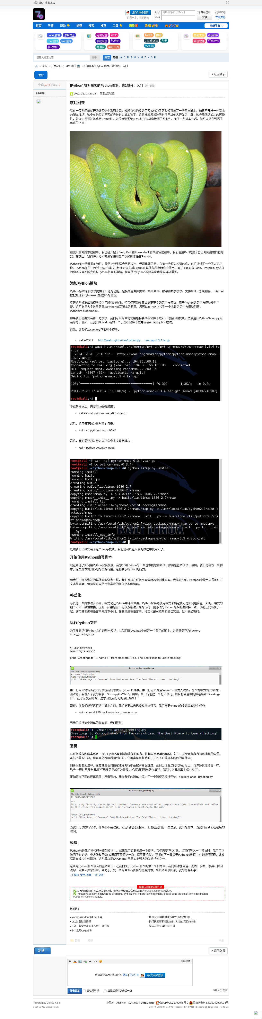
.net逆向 (53, 41)
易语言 (101, 47)
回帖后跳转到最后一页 (119, 990)
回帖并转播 (93, 990)
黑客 (88, 875)
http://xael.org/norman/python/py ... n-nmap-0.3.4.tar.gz (134, 340)
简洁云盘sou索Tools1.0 (162, 926)
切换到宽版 (227, 3)
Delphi (148, 34)
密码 (157, 17)
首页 (39, 25)
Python (115, 40)
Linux (114, 34)
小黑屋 (110, 1002)
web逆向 (66, 41)
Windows (213, 40)
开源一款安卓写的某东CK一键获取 (90, 926)
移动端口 (53, 47)
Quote (90, 961)
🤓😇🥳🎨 (151, 25)
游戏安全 (69, 35)
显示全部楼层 (107, 93)
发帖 (41, 75)
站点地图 (133, 1002)
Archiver (121, 1002)
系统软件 (199, 41)
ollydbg (40, 93)
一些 (95, 875)
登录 (125, 975)
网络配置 (102, 35)
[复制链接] (149, 85)
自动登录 (205, 12)
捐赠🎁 (133, 25)
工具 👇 (118, 25)
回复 (77, 940)
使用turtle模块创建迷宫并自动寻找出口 (170, 917)
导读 (51, 25)
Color (75, 961)
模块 (76, 875)
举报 (221, 940)
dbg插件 (213, 35)
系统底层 (102, 41)
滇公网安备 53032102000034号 (210, 1002)
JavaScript (151, 40)
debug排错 (54, 35)
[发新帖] (42, 950)
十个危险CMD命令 (81, 930)
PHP (164, 40)
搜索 (91, 25)
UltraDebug (36, 66)
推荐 (103, 25)
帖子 (94, 57)
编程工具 (113, 47)
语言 (101, 875)
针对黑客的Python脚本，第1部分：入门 (106, 66)
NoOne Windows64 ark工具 (86, 917)
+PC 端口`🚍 (73, 66)
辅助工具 (199, 35)
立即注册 (220, 17)
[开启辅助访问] (223, 3)
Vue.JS (149, 45)
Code (95, 961)
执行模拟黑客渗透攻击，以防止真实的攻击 (172, 921)
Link (85, 961)
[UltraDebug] (39, 19)
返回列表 (219, 74)
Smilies (100, 961)
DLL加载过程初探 (81, 921)
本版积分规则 (220, 990)
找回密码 (220, 12)
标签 (79, 25)
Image (80, 961)
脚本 (158, 35)
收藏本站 (50, 2)
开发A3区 (56, 66)
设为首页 (38, 2)
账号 (157, 12)
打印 (90, 940)
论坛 (44, 66)
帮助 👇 (65, 25)
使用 (82, 875)
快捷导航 (215, 25)
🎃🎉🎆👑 (172, 25)
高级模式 (185, 961)
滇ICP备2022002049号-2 (174, 1002)
